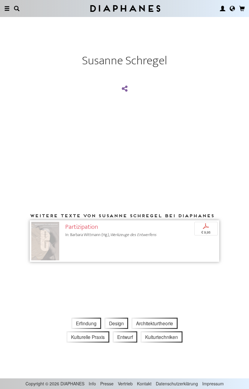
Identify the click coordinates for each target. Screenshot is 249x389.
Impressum (213, 384)
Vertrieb (125, 384)
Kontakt (144, 384)
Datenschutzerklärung (177, 384)
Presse (107, 384)
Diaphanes (124, 8)
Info (92, 384)
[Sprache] (232, 8)
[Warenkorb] (242, 8)
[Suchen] (16, 8)
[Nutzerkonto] (222, 8)
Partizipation (81, 227)
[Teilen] (124, 89)
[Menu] (7, 8)
